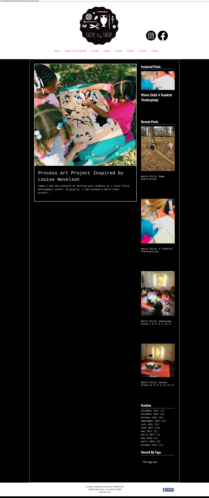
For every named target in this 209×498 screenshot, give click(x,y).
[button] (119, 51)
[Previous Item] (146, 80)
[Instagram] (151, 36)
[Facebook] (163, 36)
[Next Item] (169, 80)
